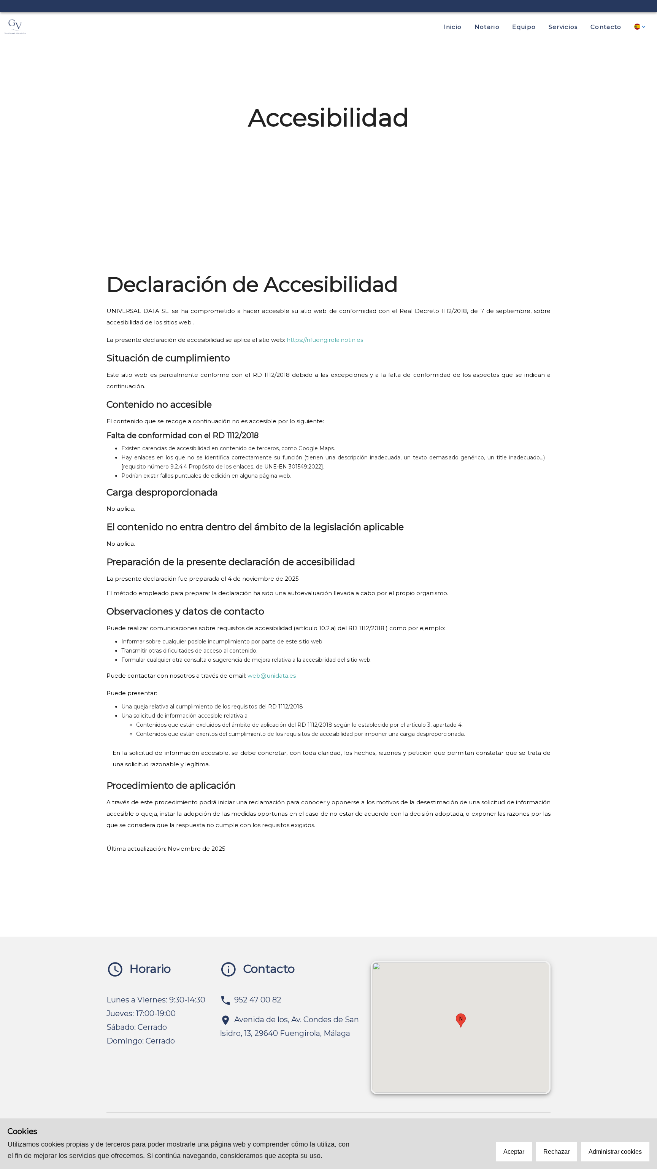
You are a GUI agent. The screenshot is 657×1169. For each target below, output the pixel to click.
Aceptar (513, 1151)
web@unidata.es (272, 675)
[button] (461, 1020)
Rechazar (556, 1151)
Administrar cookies (615, 1151)
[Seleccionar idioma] (640, 26)
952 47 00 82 (257, 999)
